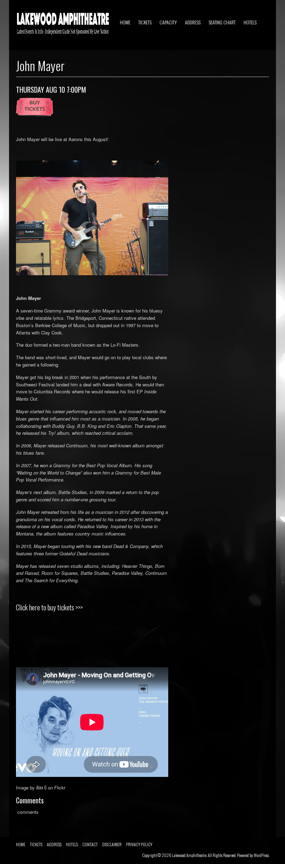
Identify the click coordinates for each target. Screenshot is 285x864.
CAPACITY (168, 22)
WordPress (261, 855)
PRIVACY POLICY (139, 844)
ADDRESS (193, 22)
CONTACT (90, 844)
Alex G (41, 787)
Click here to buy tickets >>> (49, 607)
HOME (125, 22)
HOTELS (250, 22)
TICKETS (145, 22)
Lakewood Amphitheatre (189, 855)
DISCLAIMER (112, 844)
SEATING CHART (222, 22)
